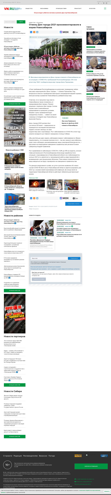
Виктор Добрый (44, 37)
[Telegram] (37, 32)
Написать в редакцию (91, 466)
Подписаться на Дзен (38, 279)
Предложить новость (73, 203)
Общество (29, 8)
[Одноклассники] (34, 32)
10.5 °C (14, 2)
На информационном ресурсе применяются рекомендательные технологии (21, 484)
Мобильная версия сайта (83, 484)
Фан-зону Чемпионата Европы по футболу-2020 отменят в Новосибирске (70, 123)
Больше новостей (14, 104)
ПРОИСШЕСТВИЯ (90, 47)
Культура (92, 8)
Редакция (18, 456)
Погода (52, 456)
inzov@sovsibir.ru (56, 480)
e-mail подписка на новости (85, 479)
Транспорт (78, 8)
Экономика (44, 8)
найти (21, 21)
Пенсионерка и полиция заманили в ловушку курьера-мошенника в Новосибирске (96, 51)
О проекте (7, 456)
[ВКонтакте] (31, 32)
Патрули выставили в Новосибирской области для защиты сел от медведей (95, 98)
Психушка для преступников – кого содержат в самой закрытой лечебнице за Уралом (55, 269)
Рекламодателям (30, 456)
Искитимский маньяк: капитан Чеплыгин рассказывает (46, 267)
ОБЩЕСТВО (41, 238)
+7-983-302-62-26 (38, 481)
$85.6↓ (18, 2)
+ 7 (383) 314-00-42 (33, 480)
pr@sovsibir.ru (26, 481)
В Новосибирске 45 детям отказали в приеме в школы (95, 74)
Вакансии (43, 456)
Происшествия (61, 8)
